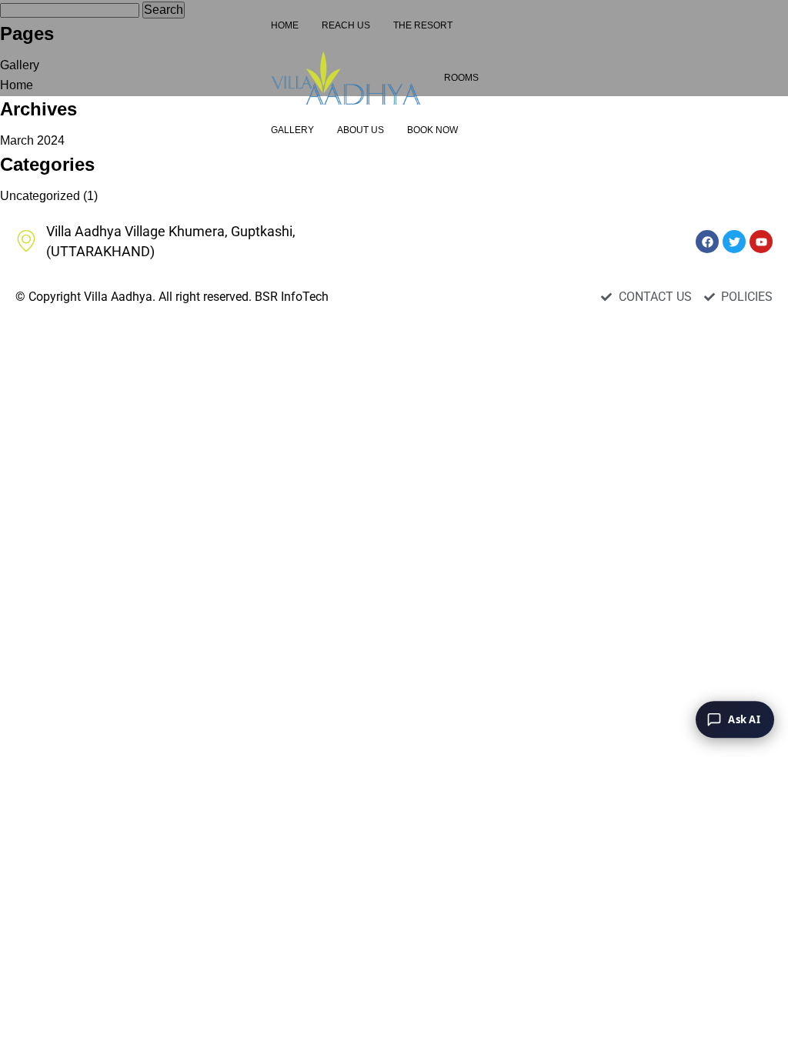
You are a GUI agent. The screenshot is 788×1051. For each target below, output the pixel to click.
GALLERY (292, 130)
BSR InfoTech (292, 296)
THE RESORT (422, 25)
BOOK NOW (432, 130)
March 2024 (32, 140)
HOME (285, 25)
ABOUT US (360, 130)
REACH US (346, 25)
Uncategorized (40, 195)
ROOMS (461, 77)
